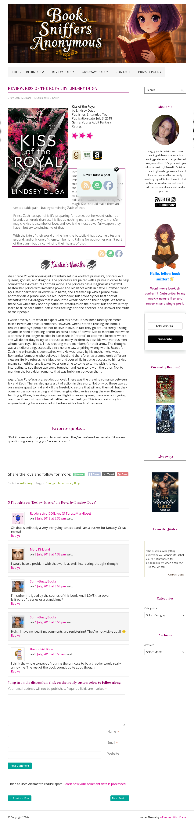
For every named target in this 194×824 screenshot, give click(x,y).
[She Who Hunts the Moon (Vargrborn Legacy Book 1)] (165, 432)
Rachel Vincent (157, 566)
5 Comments (41, 97)
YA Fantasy (26, 483)
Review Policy (63, 72)
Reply (15, 536)
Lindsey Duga (72, 483)
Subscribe (165, 339)
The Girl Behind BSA (28, 72)
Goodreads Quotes (176, 574)
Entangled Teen (55, 483)
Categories (150, 608)
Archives (149, 645)
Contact (123, 72)
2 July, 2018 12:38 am (19, 97)
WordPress (179, 817)
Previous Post (19, 798)
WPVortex (165, 817)
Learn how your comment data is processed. (95, 784)
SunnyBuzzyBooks (43, 581)
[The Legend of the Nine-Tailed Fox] (165, 402)
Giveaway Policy (95, 72)
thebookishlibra (41, 649)
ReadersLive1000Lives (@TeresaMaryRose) (60, 513)
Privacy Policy (149, 72)
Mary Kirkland (40, 549)
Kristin (55, 97)
